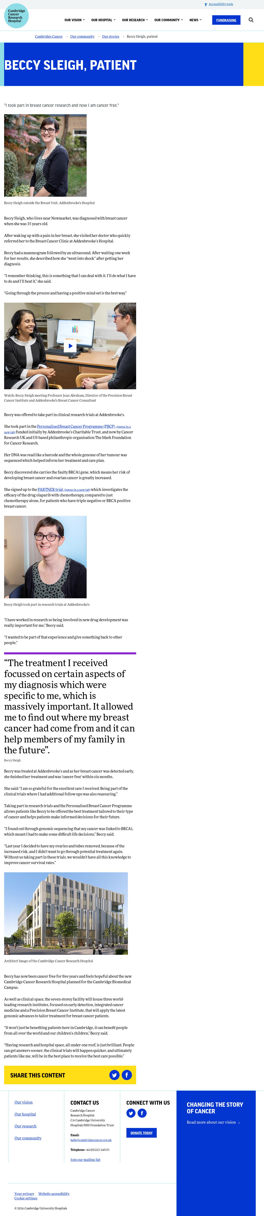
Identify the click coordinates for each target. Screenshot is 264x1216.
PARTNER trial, (64, 490)
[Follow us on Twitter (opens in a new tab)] (132, 1114)
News (194, 20)
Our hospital (101, 20)
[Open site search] (254, 20)
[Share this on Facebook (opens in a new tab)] (128, 1075)
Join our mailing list (85, 1160)
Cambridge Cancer (49, 37)
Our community (167, 20)
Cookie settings (25, 1198)
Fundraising (226, 20)
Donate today (142, 1133)
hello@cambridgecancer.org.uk (91, 1140)
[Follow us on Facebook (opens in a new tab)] (143, 1114)
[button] (218, 4)
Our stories (110, 37)
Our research (133, 20)
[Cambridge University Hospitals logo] (16, 15)
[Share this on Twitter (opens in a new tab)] (115, 1075)
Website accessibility (54, 1194)
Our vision (73, 20)
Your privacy (24, 1194)
